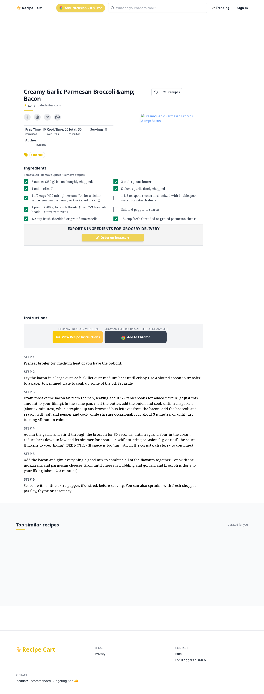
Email (179, 654)
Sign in (242, 8)
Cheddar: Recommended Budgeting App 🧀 (46, 681)
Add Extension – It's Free (83, 8)
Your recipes (171, 92)
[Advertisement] (130, 49)
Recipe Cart (38, 649)
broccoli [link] (37, 155)
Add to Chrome (138, 337)
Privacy (100, 654)
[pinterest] (37, 117)
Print (194, 92)
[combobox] (157, 8)
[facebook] (27, 117)
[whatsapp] (57, 117)
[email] (47, 117)
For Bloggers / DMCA (190, 660)
